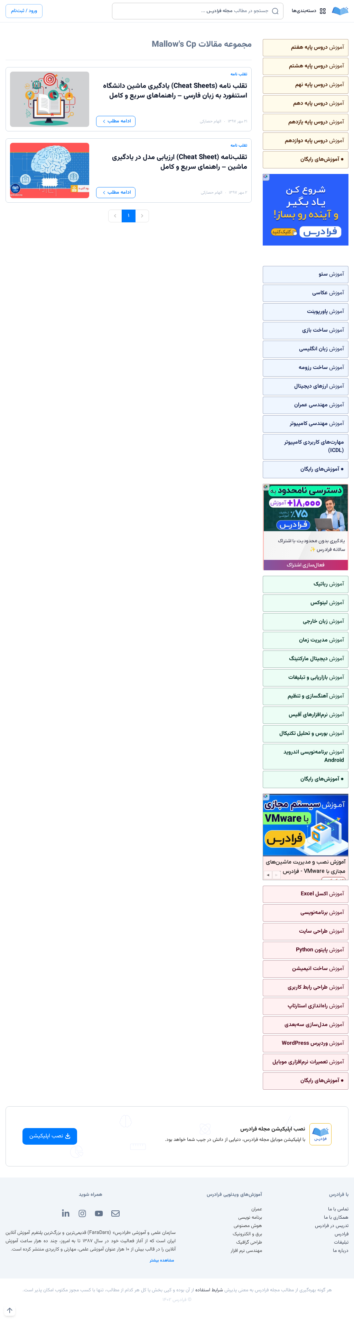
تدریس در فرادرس (331, 1226)
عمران (256, 1209)
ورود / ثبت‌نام (24, 11)
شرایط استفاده (209, 1290)
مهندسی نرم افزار (246, 1251)
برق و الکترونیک (247, 1234)
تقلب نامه (239, 74)
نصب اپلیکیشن (46, 1136)
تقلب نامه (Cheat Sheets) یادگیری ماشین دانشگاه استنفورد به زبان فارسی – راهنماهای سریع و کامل (175, 91)
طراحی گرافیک (249, 1242)
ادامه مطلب (119, 121)
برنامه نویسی (250, 1217)
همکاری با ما (336, 1217)
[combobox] (193, 11)
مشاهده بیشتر (162, 1260)
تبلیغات (341, 1242)
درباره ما (340, 1251)
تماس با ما (338, 1209)
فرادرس (341, 1234)
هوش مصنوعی (248, 1226)
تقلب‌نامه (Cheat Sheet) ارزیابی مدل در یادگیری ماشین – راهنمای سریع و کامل (179, 162)
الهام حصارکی (210, 121)
